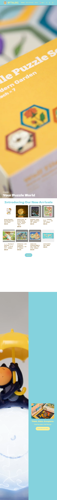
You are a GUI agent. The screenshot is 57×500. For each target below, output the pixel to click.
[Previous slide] (17, 211)
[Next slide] (27, 211)
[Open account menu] (49, 2)
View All (28, 255)
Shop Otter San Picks (42, 428)
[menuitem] (36, 2)
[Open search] (46, 2)
